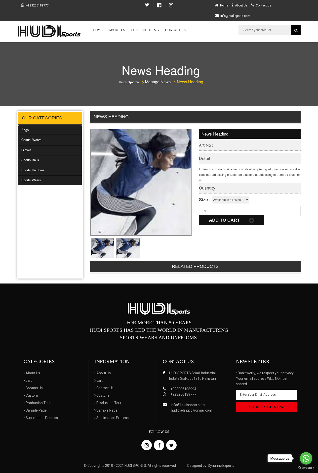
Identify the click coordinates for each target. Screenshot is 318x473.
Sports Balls (30, 159)
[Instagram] (171, 5)
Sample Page (36, 410)
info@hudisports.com (235, 16)
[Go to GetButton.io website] (306, 468)
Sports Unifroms (33, 170)
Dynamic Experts (221, 466)
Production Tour (38, 403)
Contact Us (175, 30)
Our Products (144, 30)
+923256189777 (37, 5)
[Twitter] (147, 5)
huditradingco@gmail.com (191, 410)
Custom (31, 395)
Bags (25, 129)
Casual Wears (31, 139)
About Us (117, 30)
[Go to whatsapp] (306, 458)
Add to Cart (225, 220)
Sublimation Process (41, 418)
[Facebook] (159, 5)
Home (98, 30)
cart (28, 380)
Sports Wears (31, 180)
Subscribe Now (266, 407)
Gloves (26, 149)
